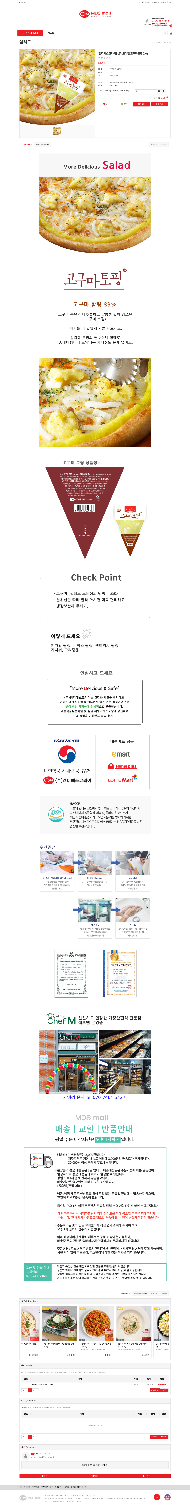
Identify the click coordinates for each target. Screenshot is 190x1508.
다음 (96, 1476)
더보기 (164, 1390)
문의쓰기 (156, 1437)
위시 (107, 104)
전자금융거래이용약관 (79, 1487)
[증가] (159, 91)
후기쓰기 (156, 1390)
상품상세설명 (27, 144)
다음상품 (164, 144)
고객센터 (164, 2)
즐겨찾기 (23, 2)
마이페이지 (155, 2)
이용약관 (22, 1487)
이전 (45, 1476)
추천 (125, 104)
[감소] (163, 91)
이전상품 (154, 144)
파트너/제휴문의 (33, 1487)
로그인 (140, 2)
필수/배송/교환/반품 (42, 144)
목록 (146, 1476)
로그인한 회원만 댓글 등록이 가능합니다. (95, 1465)
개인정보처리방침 (47, 1487)
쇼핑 (170, 2)
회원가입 (147, 2)
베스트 (51, 33)
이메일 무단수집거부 (62, 1487)
